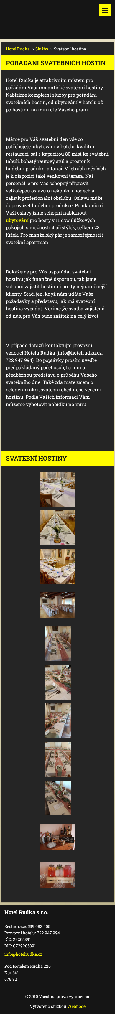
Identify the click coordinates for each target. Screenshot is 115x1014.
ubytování (17, 220)
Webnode (76, 1006)
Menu (105, 10)
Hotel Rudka (18, 49)
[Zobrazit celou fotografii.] (57, 489)
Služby (41, 49)
